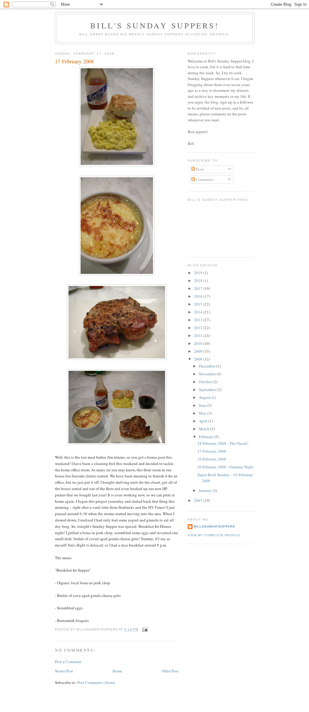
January (205, 490)
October (206, 381)
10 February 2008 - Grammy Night (225, 467)
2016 (198, 296)
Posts (199, 169)
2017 (198, 288)
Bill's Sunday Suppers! (154, 25)
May (203, 413)
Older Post (170, 671)
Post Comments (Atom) (96, 682)
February (206, 436)
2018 (198, 280)
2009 (198, 351)
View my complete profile (214, 535)
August (205, 397)
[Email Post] (144, 629)
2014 (198, 312)
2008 (198, 359)
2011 (198, 335)
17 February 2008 (211, 451)
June (203, 405)
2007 (198, 500)
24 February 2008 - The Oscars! (222, 443)
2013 (198, 319)
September (208, 389)
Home (117, 671)
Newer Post (64, 671)
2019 (198, 272)
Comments (204, 179)
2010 (198, 343)
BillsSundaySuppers (214, 526)
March (204, 428)
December (207, 366)
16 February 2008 (211, 459)
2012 (198, 327)
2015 (198, 304)
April (203, 421)
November (208, 374)
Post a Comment (68, 661)
